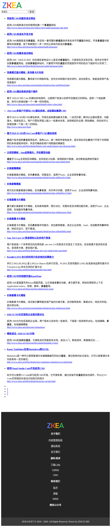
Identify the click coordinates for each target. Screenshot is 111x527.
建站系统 (55, 446)
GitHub (55, 470)
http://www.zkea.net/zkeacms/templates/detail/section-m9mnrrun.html (38, 308)
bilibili (55, 498)
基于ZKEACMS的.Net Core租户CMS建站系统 (32, 133)
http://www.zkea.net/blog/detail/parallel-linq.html (29, 269)
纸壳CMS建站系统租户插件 (22, 91)
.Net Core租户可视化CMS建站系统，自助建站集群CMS (36, 111)
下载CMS (55, 465)
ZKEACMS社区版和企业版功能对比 (25, 314)
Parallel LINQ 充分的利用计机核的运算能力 (30, 257)
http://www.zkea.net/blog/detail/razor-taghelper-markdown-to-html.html (39, 362)
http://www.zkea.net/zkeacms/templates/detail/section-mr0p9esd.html (38, 85)
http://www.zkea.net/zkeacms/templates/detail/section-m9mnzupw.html (39, 212)
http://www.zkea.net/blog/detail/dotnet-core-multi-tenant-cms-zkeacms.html (41, 146)
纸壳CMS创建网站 (20, 53)
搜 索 (32, 12)
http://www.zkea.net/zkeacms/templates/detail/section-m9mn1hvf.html (39, 177)
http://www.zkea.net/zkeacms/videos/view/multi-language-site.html (37, 28)
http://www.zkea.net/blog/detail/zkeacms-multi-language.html (35, 66)
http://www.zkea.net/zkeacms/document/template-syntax (32, 343)
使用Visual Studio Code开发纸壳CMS (26, 368)
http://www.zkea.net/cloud (19, 127)
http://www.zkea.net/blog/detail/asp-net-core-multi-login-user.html (37, 250)
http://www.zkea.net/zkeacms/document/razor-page (30, 289)
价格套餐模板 (14, 168)
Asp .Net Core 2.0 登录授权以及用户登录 (28, 238)
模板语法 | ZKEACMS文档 (20, 333)
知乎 (55, 488)
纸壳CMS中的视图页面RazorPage (24, 276)
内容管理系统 (55, 440)
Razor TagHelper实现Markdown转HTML (28, 349)
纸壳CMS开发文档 (20, 34)
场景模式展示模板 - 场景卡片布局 (25, 72)
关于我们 (55, 452)
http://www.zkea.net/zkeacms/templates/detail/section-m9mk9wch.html (39, 193)
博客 (55, 493)
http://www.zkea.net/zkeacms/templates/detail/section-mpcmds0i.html (38, 162)
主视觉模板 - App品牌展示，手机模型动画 (28, 152)
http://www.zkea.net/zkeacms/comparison (26, 327)
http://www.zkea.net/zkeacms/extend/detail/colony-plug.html (34, 104)
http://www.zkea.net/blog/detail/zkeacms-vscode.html (31, 381)
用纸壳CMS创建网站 (21, 18)
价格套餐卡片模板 (16, 199)
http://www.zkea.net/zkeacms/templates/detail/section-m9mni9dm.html (39, 231)
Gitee (55, 475)
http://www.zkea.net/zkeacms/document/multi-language (32, 47)
